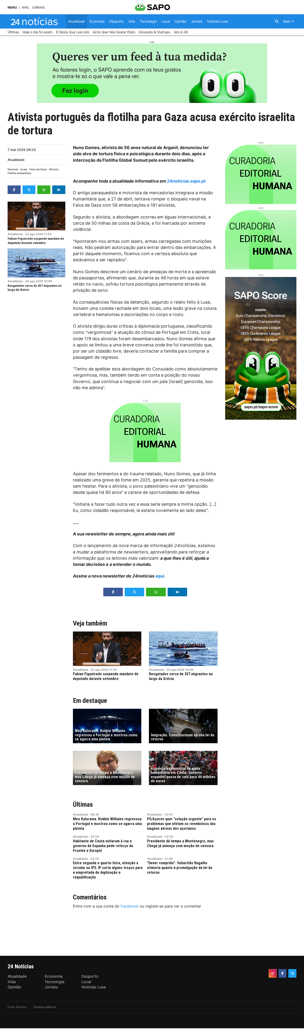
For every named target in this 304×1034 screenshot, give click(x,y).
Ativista (53, 169)
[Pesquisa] (277, 21)
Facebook (129, 906)
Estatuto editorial (44, 1007)
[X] (292, 973)
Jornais (38, 7)
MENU (12, 7)
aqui (159, 575)
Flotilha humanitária (19, 173)
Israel (23, 169)
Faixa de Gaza (38, 169)
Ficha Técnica (17, 1007)
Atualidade (16, 160)
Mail (25, 7)
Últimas (83, 804)
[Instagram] (273, 973)
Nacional (13, 169)
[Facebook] (283, 973)
